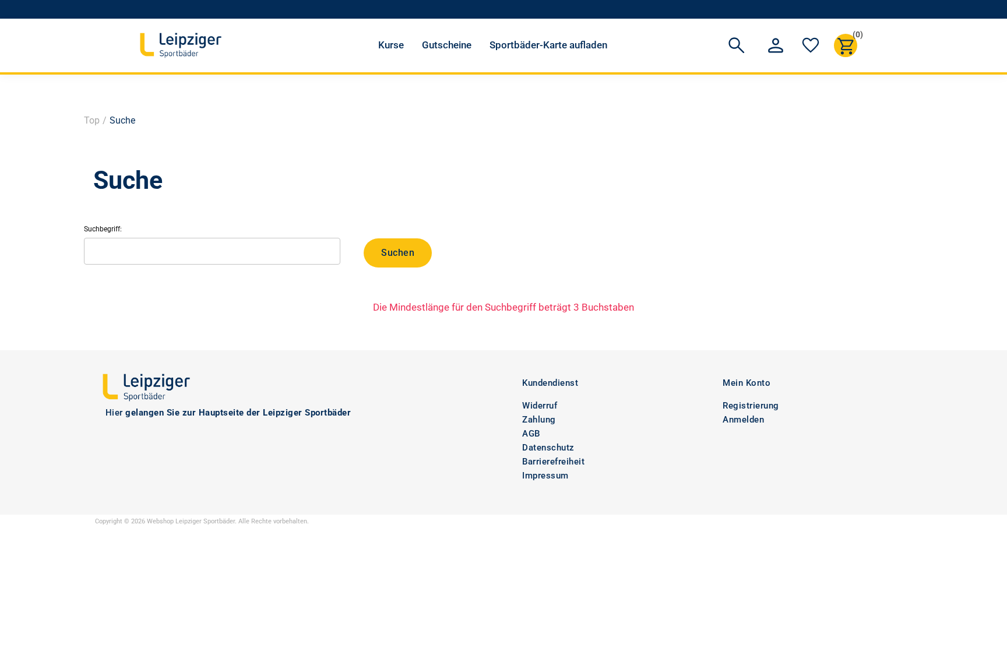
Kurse (391, 45)
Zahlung (539, 419)
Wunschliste (810, 45)
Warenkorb (855, 36)
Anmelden (743, 419)
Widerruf (539, 405)
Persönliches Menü (775, 45)
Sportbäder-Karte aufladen (548, 45)
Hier (114, 412)
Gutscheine (446, 45)
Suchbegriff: (103, 229)
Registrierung (751, 405)
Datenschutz (548, 447)
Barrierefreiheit (553, 461)
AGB (531, 433)
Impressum (545, 475)
